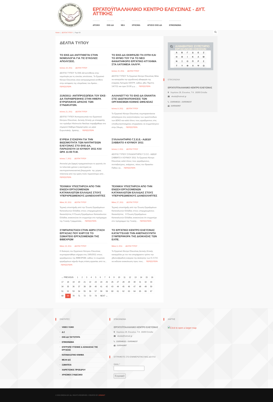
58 (101, 291)
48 (140, 286)
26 (112, 282)
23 (96, 282)
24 (101, 282)
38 (85, 286)
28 (123, 282)
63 (129, 291)
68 (62, 296)
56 (90, 291)
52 (68, 291)
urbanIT (101, 395)
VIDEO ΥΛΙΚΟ (68, 327)
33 (151, 282)
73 (90, 296)
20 (79, 282)
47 (135, 286)
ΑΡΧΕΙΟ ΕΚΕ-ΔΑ (154, 25)
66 (146, 291)
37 (79, 286)
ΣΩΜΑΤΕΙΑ (66, 365)
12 (130, 277)
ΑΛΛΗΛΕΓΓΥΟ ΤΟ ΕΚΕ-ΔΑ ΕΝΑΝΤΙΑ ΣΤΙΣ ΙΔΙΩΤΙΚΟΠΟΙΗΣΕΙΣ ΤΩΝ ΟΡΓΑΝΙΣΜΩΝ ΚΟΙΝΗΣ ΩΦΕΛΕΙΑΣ (134, 98)
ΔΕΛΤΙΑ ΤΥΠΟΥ (67, 32)
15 (147, 277)
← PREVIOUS (67, 277)
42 (107, 286)
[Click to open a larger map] (182, 328)
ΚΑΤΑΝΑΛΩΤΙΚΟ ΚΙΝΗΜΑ (73, 355)
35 (68, 286)
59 (107, 291)
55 (85, 291)
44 (118, 286)
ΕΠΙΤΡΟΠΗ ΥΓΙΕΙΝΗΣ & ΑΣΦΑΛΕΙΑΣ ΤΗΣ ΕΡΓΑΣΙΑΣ (80, 348)
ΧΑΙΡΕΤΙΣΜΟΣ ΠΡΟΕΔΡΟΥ (74, 370)
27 (118, 282)
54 (79, 291)
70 (74, 296)
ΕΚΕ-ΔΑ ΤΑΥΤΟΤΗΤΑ (71, 337)
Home (57, 32)
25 (107, 282)
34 (62, 286)
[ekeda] (70, 15)
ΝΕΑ (123, 25)
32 (146, 282)
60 (112, 291)
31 (140, 282)
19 (74, 282)
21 (85, 282)
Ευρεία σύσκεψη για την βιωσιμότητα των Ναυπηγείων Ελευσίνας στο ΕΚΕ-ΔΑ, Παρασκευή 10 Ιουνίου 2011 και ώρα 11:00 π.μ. (81, 145)
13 (135, 277)
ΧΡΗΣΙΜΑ (136, 25)
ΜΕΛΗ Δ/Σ (66, 360)
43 (112, 286)
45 (123, 286)
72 (85, 296)
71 (79, 296)
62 (123, 291)
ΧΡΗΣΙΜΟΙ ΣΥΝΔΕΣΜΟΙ (72, 375)
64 (135, 291)
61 (118, 291)
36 (74, 286)
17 (62, 282)
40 (96, 286)
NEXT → (104, 296)
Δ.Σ (63, 332)
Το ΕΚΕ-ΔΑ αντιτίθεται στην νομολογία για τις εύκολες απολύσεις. (79, 58)
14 (141, 277)
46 (129, 286)
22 (90, 282)
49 (146, 286)
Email (117, 364)
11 (124, 277)
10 (119, 277)
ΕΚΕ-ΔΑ (110, 25)
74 (96, 296)
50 (151, 286)
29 (129, 282)
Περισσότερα (65, 87)
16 (152, 277)
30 (135, 282)
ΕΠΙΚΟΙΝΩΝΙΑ (175, 25)
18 (68, 282)
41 (101, 286)
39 (90, 286)
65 (140, 291)
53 (74, 291)
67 (151, 291)
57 (96, 291)
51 (62, 291)
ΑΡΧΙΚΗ (96, 25)
